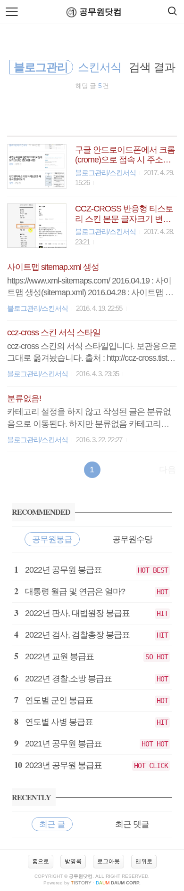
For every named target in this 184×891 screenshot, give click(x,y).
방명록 (73, 861)
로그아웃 (108, 861)
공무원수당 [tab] (132, 539)
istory (81, 882)
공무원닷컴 (100, 11)
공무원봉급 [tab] (52, 539)
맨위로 (143, 861)
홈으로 (40, 861)
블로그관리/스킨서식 (105, 173)
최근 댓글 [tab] (132, 824)
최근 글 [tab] (52, 824)
